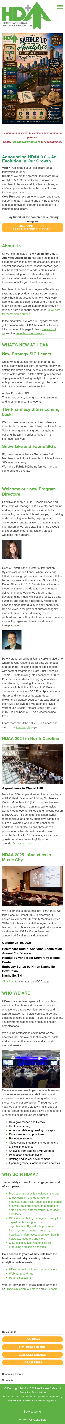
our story (32, 1289)
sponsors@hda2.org (26, 142)
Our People (23, 727)
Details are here (22, 843)
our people (51, 1289)
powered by (24, 1420)
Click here (8, 981)
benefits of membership (30, 333)
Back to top (31, 1411)
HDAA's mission (16, 1289)
